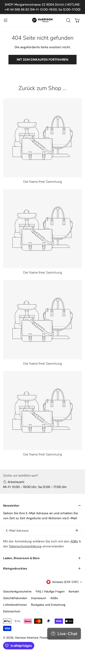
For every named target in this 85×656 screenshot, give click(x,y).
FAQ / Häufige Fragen (50, 591)
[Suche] (68, 20)
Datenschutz (11, 611)
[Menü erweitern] (5, 20)
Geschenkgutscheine (17, 591)
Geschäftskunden (15, 598)
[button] (77, 20)
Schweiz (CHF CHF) (65, 582)
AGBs (74, 541)
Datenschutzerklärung (25, 546)
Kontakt (74, 591)
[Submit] (76, 530)
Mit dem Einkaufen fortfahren (42, 60)
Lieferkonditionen (15, 605)
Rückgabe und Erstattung (48, 605)
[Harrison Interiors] (42, 20)
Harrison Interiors (26, 637)
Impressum (38, 598)
